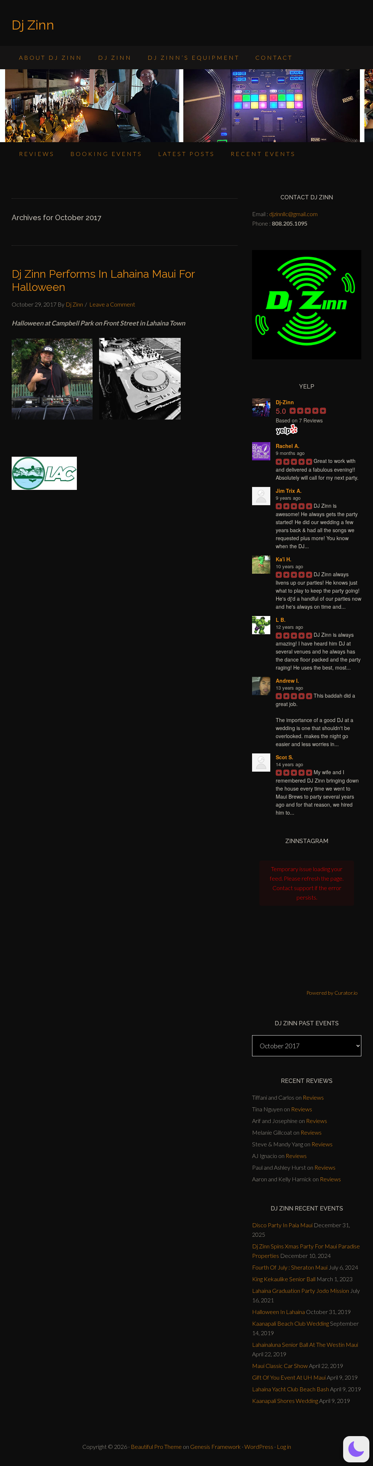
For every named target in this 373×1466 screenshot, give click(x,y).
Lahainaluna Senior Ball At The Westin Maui (305, 1344)
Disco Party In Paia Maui (282, 1224)
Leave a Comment (112, 304)
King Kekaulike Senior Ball (283, 1278)
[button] (356, 1449)
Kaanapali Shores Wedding (285, 1400)
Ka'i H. (283, 559)
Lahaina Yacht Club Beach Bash (290, 1388)
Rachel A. (287, 445)
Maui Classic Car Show (280, 1365)
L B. (281, 619)
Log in (284, 1446)
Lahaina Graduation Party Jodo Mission (300, 1290)
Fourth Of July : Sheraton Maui (289, 1267)
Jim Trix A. (289, 490)
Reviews (313, 1097)
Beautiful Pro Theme (156, 1446)
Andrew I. (287, 680)
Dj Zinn (33, 24)
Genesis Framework (215, 1446)
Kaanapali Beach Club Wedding (290, 1323)
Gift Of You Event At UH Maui (289, 1377)
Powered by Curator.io (332, 993)
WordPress (258, 1446)
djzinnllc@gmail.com (293, 213)
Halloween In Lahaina (278, 1311)
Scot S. (284, 757)
